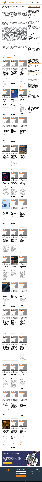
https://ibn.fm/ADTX (5, 24)
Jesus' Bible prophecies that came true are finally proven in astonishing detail (14, 212)
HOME (9, 2)
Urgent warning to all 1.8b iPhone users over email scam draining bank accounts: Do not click (23, 377)
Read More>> (4, 20)
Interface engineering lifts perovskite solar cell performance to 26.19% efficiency (23, 349)
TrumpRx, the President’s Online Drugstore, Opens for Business (5, 268)
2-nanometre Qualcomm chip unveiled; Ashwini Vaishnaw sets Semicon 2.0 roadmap (14, 185)
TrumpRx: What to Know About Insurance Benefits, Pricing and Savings (14, 348)
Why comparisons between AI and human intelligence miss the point (6, 322)
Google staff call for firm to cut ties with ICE (14, 267)
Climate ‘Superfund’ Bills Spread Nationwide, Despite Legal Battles (23, 432)
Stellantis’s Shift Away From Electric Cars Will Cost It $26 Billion (23, 268)
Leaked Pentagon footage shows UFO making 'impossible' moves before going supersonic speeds (22, 214)
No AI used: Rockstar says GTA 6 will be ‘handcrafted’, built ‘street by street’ (5, 241)
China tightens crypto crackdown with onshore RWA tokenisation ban (6, 212)
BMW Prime (13, 34)
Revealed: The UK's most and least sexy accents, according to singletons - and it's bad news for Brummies (14, 405)
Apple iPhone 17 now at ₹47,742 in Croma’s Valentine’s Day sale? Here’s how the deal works (23, 102)
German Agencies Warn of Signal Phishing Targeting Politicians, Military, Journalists (14, 102)
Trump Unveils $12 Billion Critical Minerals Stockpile (6, 157)
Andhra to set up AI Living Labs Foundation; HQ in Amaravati (6, 129)
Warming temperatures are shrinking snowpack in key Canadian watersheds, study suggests (22, 185)
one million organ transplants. (18, 12)
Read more (13, 83)
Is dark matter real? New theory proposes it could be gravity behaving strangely (22, 73)
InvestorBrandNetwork (13, 55)
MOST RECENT (12, 2)
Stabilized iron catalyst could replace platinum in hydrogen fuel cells (22, 322)
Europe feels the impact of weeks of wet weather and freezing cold (22, 157)
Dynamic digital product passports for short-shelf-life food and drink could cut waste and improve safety (6, 73)
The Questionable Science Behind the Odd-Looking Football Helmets (23, 404)
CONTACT (20, 2)
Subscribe (21, 476)
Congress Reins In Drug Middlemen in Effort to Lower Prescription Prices (14, 241)
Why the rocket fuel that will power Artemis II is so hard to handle (23, 295)
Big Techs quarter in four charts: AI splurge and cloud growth (5, 404)
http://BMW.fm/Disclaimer (9, 48)
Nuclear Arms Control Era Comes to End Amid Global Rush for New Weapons (14, 376)
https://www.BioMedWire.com (17, 44)
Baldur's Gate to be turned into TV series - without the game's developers (6, 432)
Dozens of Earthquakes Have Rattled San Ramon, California (22, 241)
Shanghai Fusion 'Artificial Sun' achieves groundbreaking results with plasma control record (23, 130)
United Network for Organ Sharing (18, 13)
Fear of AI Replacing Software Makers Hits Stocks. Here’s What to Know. (14, 295)
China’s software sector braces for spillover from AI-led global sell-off (6, 184)
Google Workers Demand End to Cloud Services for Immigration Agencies (6, 348)
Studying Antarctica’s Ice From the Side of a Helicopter (6, 375)
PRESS (17, 2)
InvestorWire (21, 28)
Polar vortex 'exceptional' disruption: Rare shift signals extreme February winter (14, 157)
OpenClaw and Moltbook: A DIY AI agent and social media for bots (14, 72)
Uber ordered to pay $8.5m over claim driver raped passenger (6, 295)
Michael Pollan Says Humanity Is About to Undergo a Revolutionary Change (14, 130)
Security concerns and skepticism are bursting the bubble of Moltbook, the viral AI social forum (6, 102)
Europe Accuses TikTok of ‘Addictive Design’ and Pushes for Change (14, 322)
